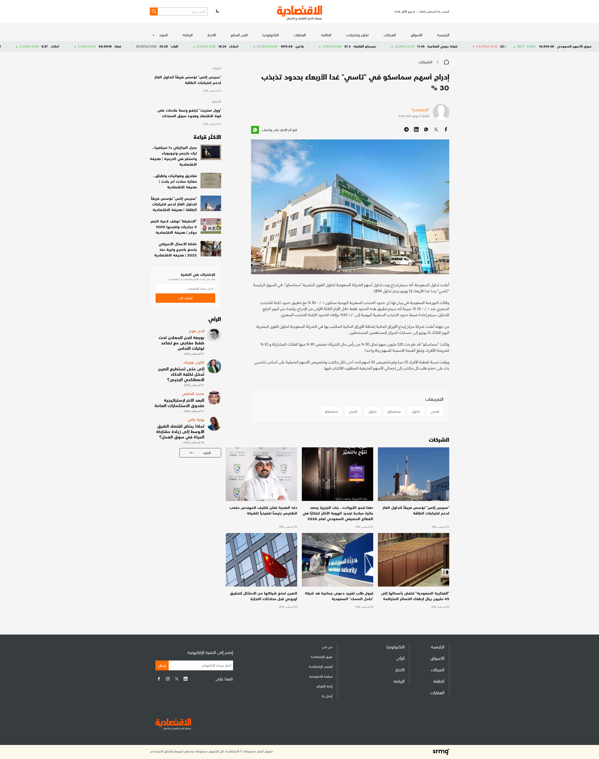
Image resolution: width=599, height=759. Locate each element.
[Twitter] (176, 678)
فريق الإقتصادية (321, 657)
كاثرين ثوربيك (194, 362)
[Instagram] (167, 679)
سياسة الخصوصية (320, 676)
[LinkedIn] (185, 678)
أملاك (106, 46)
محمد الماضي (193, 393)
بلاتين (351, 46)
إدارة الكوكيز (324, 686)
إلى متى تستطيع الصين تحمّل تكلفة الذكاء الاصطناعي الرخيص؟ (181, 374)
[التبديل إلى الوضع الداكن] (217, 11)
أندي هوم (196, 330)
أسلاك (285, 46)
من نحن (327, 647)
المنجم (47, 46)
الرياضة (188, 35)
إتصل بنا (327, 696)
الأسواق (416, 35)
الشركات (390, 35)
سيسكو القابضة (416, 46)
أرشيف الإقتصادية (320, 666)
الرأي (400, 658)
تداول (416, 411)
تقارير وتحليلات (357, 35)
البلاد (226, 46)
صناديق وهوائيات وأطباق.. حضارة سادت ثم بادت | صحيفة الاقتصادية (175, 181)
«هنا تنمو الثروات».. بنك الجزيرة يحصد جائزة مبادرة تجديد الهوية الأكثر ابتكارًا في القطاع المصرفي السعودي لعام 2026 (338, 513)
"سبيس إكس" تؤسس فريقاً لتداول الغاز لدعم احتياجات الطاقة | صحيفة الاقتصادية (174, 204)
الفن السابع (239, 35)
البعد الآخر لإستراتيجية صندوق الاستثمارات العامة (179, 403)
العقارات (300, 35)
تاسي (435, 411)
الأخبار (212, 35)
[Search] (154, 11)
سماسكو (394, 411)
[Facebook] (158, 679)
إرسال (162, 665)
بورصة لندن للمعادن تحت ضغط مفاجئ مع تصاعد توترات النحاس (181, 342)
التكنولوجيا (271, 35)
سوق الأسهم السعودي (574, 46)
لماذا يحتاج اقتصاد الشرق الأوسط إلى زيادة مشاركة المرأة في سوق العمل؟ (180, 431)
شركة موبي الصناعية (494, 46)
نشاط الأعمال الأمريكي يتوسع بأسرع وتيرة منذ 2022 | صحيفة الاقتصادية (175, 249)
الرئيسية (443, 35)
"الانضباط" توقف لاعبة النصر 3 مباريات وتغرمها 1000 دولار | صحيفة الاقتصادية (173, 226)
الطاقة (326, 35)
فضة (169, 46)
